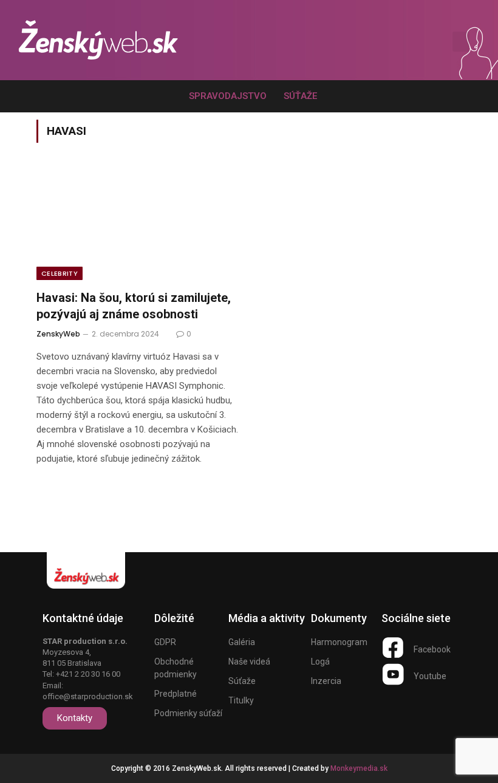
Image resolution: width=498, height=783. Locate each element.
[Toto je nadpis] (392, 647)
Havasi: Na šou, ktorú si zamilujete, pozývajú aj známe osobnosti (133, 305)
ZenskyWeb (58, 334)
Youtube (430, 676)
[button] (422, 42)
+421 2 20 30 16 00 (88, 674)
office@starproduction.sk (88, 696)
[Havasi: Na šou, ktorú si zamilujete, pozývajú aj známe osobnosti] (137, 224)
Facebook (432, 649)
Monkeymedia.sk (358, 768)
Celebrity (59, 273)
